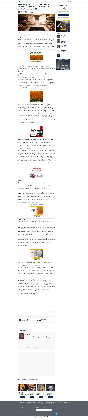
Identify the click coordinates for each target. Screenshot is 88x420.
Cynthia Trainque (24, 11)
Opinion (36, 379)
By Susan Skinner (62, 46)
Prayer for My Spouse (63, 45)
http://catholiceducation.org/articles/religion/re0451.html (28, 202)
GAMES (51, 1)
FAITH (39, 1)
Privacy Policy (57, 408)
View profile (27, 12)
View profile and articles (50, 348)
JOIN (55, 1)
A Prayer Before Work (63, 35)
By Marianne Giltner (62, 55)
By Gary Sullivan (62, 51)
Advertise (21, 408)
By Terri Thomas (62, 43)
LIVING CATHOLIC (45, 1)
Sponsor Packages (25, 408)
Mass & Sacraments (31, 379)
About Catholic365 (22, 407)
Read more (22, 396)
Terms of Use (57, 407)
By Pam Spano (62, 36)
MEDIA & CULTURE (33, 1)
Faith (19, 379)
